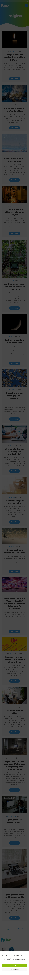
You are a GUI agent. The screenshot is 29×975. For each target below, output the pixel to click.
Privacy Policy (18, 972)
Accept (15, 965)
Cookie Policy (11, 972)
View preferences (14, 969)
